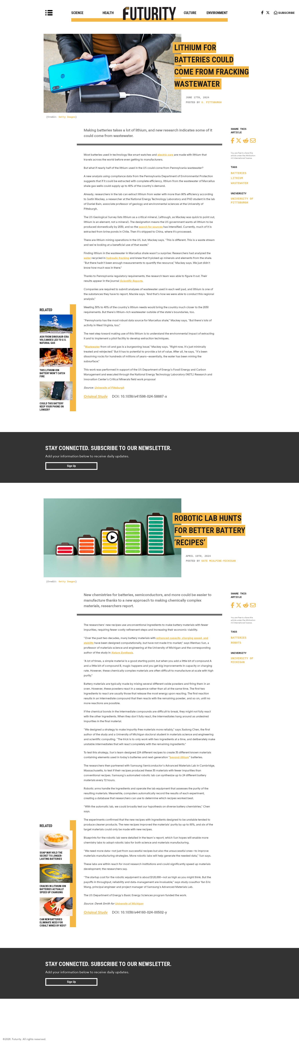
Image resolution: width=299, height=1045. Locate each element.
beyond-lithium (179, 757)
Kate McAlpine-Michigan (218, 561)
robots (236, 643)
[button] (112, 538)
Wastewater (92, 346)
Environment (217, 13)
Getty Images (67, 117)
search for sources (151, 226)
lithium (237, 178)
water (87, 258)
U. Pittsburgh (211, 102)
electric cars (165, 154)
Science (77, 13)
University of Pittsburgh (242, 200)
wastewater (239, 183)
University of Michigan (242, 660)
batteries (238, 173)
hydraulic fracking (117, 258)
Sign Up (71, 466)
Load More (149, 1011)
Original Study (96, 396)
